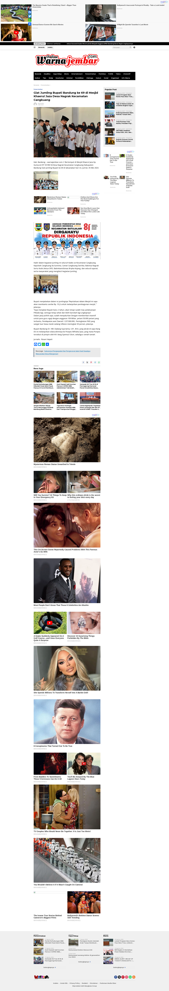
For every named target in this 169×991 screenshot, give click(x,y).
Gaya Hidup (57, 74)
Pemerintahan (90, 74)
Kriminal (69, 78)
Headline (47, 74)
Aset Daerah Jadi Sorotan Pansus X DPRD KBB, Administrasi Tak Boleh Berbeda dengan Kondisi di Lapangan (67, 386)
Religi (51, 78)
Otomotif (126, 74)
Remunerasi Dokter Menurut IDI (80, 950)
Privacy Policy (75, 983)
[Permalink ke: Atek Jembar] (35, 104)
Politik (110, 74)
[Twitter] (30, 16)
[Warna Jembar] (67, 60)
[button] (130, 47)
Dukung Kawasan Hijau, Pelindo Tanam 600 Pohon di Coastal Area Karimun (125, 113)
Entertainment (77, 74)
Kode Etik (63, 983)
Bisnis (66, 74)
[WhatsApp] (30, 20)
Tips (44, 78)
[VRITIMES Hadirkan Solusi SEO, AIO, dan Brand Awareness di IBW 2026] (110, 132)
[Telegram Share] (95, 362)
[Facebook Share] (83, 362)
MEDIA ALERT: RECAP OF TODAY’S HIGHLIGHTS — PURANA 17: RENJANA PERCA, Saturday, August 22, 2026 (124, 960)
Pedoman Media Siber (108, 983)
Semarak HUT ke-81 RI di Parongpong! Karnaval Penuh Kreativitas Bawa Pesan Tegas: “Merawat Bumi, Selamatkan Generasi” (89, 386)
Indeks (50, 47)
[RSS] (133, 977)
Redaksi (85, 983)
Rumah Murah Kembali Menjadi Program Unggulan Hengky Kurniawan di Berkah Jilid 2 (82, 44)
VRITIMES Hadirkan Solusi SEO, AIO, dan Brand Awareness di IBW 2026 (123, 131)
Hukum (98, 78)
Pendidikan (79, 78)
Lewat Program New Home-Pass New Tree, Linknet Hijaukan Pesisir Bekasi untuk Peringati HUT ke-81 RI (124, 95)
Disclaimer (94, 983)
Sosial (106, 78)
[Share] (30, 24)
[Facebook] (30, 12)
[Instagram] (126, 977)
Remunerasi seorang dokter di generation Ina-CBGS (84, 956)
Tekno (118, 74)
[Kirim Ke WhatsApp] (99, 362)
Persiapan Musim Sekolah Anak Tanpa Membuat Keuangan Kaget (89, 942)
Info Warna (126, 78)
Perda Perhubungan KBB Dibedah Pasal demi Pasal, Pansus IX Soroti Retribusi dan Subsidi (43, 386)
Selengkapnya (48, 967)
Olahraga (89, 78)
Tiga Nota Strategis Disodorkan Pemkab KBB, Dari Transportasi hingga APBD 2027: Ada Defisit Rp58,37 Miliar (66, 407)
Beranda (41, 47)
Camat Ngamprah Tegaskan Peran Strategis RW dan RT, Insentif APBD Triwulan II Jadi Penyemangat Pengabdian (90, 407)
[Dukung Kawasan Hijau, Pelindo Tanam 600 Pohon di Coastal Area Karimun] (110, 114)
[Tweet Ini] (87, 362)
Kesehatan (60, 78)
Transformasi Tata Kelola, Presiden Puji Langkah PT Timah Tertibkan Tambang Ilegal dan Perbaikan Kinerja (123, 122)
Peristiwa (102, 74)
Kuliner (37, 78)
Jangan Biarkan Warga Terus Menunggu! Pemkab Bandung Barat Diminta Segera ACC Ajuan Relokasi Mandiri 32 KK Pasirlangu (44, 407)
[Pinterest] (123, 977)
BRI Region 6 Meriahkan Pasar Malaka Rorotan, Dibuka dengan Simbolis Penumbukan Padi (124, 951)
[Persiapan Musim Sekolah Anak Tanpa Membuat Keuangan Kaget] (73, 942)
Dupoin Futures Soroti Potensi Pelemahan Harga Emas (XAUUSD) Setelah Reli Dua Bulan (124, 140)
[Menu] (35, 47)
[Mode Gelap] (134, 47)
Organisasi (115, 78)
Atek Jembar (41, 103)
